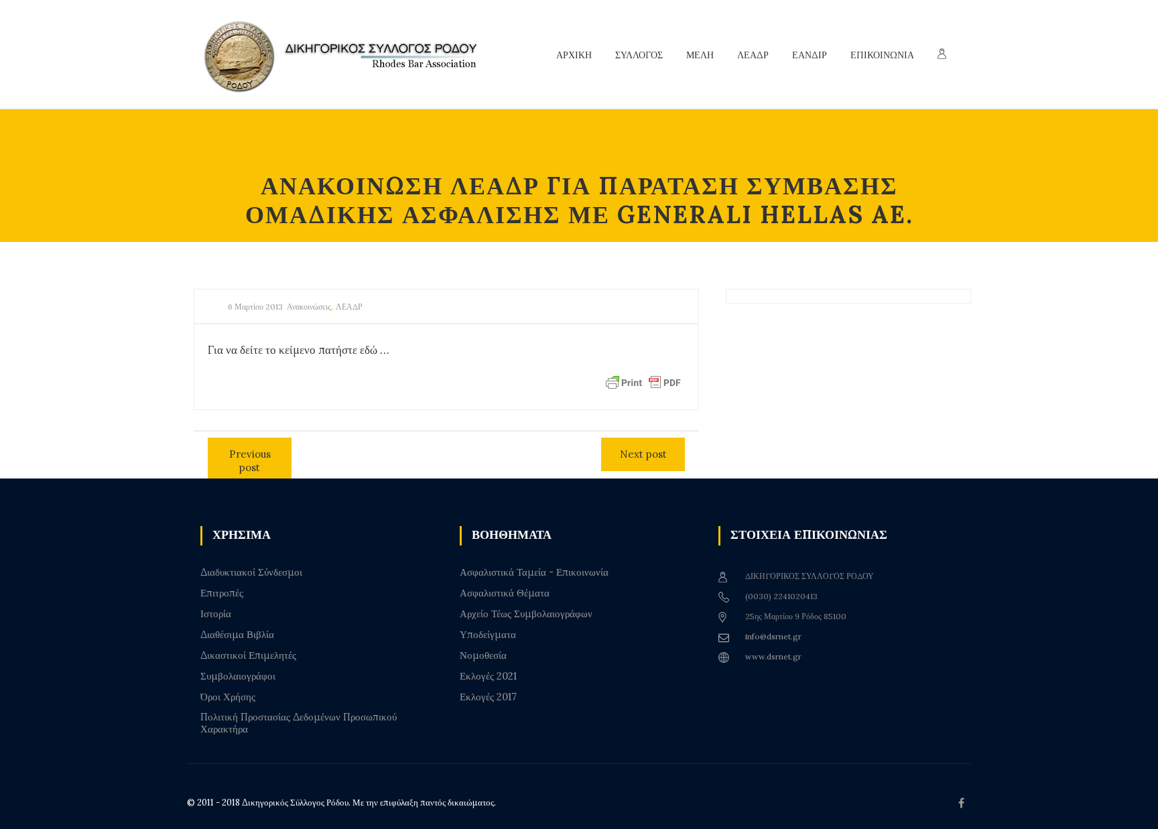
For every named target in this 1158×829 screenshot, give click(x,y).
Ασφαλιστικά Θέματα (505, 593)
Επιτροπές (221, 593)
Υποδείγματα (488, 635)
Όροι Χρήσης (227, 697)
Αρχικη (574, 55)
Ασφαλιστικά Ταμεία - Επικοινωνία (534, 572)
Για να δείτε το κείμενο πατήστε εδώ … (298, 349)
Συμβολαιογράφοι (237, 676)
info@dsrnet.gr (773, 636)
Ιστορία (215, 614)
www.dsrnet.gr (773, 656)
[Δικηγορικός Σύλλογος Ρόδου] (348, 54)
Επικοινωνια (882, 55)
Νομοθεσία (483, 655)
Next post (643, 454)
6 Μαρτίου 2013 (255, 307)
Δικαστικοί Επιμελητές (248, 655)
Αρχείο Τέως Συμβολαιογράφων (526, 614)
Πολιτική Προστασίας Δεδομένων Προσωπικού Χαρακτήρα (298, 723)
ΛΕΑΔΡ (349, 307)
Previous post (250, 461)
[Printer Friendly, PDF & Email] (643, 382)
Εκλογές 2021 (488, 676)
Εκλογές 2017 (488, 697)
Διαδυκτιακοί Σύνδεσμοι (251, 572)
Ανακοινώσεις (309, 307)
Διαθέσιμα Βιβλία (237, 635)
